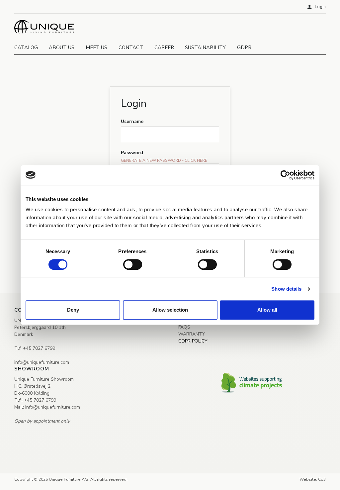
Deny (73, 310)
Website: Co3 (312, 474)
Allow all (267, 310)
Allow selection (170, 310)
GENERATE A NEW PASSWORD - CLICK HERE (164, 160)
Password (132, 152)
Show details (286, 289)
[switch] (132, 264)
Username (132, 121)
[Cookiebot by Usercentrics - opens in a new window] (285, 175)
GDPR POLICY (193, 336)
